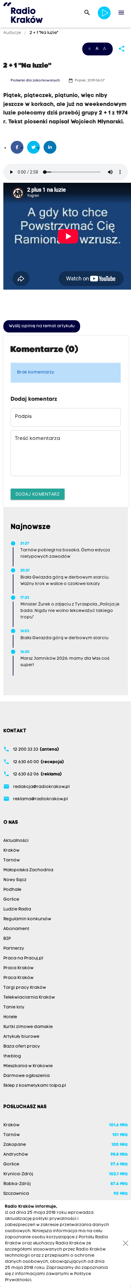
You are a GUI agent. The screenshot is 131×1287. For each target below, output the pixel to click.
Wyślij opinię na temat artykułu (42, 326)
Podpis (23, 416)
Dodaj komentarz (38, 494)
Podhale (12, 889)
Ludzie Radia (17, 909)
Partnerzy (13, 948)
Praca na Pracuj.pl (23, 958)
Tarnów (11, 860)
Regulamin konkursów (27, 919)
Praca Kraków (18, 968)
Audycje (12, 33)
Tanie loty (13, 1007)
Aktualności (16, 841)
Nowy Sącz (15, 880)
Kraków (11, 850)
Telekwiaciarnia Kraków (29, 997)
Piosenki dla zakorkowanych (35, 80)
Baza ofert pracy (21, 1046)
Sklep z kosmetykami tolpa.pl (34, 1085)
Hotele (10, 1017)
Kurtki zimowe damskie (28, 1027)
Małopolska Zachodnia (28, 870)
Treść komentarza (37, 438)
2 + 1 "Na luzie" (43, 33)
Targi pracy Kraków (24, 987)
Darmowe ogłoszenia (26, 1076)
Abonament (16, 929)
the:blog (12, 1056)
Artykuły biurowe (21, 1036)
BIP (7, 938)
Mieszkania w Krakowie (28, 1066)
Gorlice (11, 899)
